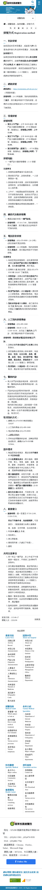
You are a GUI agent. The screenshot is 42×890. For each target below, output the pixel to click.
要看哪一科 (12, 714)
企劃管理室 (29, 668)
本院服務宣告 (29, 807)
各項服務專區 (30, 797)
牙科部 (29, 743)
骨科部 (30, 735)
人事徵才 (12, 669)
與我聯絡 (28, 771)
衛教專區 (11, 808)
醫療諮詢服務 (12, 800)
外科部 (30, 727)
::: (5, 14)
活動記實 (11, 643)
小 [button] (35, 28)
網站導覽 (7, 872)
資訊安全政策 (29, 872)
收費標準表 (12, 731)
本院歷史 (29, 651)
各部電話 (11, 749)
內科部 (30, 717)
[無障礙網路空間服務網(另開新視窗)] (15, 880)
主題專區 (12, 785)
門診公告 (13, 662)
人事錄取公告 (13, 677)
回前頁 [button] (37, 619)
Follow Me (22, 861)
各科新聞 (11, 655)
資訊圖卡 (11, 695)
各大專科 (30, 750)
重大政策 (11, 701)
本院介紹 (28, 643)
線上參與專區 (29, 777)
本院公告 (13, 650)
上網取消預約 (13, 435)
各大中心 (12, 771)
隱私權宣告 (17, 872)
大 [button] (27, 28)
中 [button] (31, 28)
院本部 (29, 659)
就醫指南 (21, 18)
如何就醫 (21, 24)
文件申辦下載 (30, 786)
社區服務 (12, 778)
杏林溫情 (11, 687)
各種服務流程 (13, 739)
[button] (10, 28)
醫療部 (29, 678)
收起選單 (21, 631)
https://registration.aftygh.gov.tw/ (25, 89)
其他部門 (29, 757)
